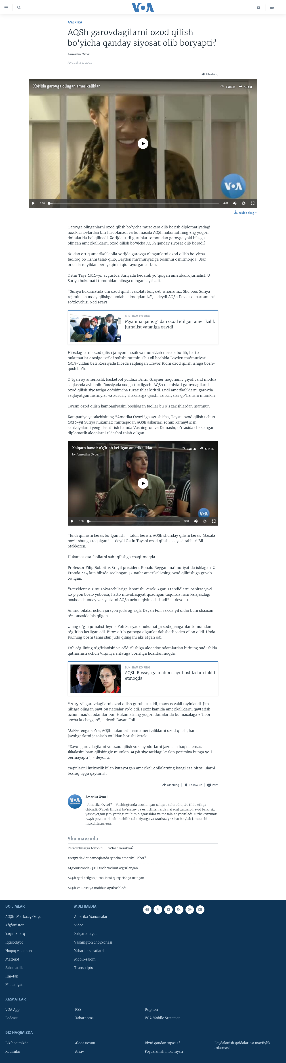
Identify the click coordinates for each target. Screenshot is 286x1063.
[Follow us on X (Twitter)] (158, 909)
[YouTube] (258, 7)
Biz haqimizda (16, 1043)
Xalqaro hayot (85, 934)
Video (78, 925)
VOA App (12, 1010)
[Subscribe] (200, 909)
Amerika (75, 22)
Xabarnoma (84, 1018)
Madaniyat (14, 985)
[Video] (272, 7)
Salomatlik (14, 968)
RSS (78, 1010)
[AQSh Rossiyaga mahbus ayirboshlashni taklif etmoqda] (95, 678)
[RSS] (179, 909)
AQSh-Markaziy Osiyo (23, 917)
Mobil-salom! (85, 959)
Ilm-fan (11, 976)
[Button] (210, 74)
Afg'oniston (15, 925)
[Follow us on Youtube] (168, 909)
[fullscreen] (252, 203)
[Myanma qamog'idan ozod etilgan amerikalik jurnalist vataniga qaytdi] (95, 327)
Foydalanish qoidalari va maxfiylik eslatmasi (242, 1045)
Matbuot (12, 959)
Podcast (11, 1018)
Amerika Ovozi (88, 454)
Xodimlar (12, 1052)
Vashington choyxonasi (93, 942)
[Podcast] (189, 909)
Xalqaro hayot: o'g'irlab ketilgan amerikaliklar (112, 448)
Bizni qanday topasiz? (162, 1043)
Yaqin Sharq (15, 934)
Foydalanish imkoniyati (164, 1052)
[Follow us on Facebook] (147, 909)
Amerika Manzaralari (91, 917)
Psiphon (151, 1010)
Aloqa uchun (85, 1043)
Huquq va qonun (18, 951)
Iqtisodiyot (14, 942)
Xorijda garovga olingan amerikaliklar (66, 86)
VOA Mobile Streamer (162, 1018)
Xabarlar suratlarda (89, 951)
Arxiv (79, 1052)
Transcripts (83, 968)
